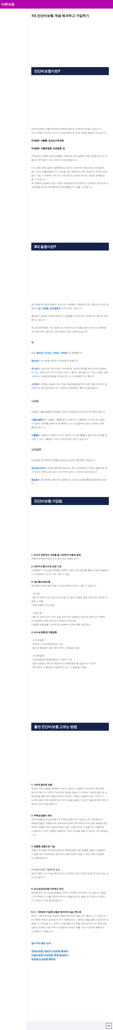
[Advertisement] (70, 40)
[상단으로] (109, 1026)
